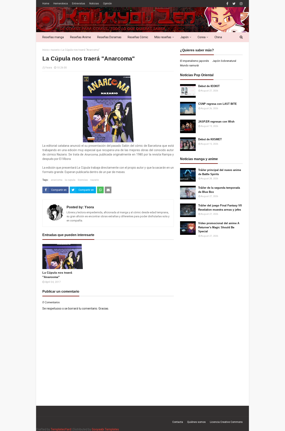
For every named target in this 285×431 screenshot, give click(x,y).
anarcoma (56, 179)
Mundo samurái (189, 65)
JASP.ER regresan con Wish (216, 121)
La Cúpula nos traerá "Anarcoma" (57, 275)
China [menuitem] (218, 37)
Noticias (94, 3)
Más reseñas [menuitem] (162, 37)
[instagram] (241, 3)
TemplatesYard (61, 429)
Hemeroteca (60, 3)
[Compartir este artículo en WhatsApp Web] (100, 190)
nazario (55, 49)
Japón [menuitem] (184, 37)
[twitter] (234, 3)
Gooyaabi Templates (105, 429)
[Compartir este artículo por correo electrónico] (108, 190)
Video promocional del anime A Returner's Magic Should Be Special (218, 227)
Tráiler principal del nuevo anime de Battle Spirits (219, 172)
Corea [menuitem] (202, 37)
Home (45, 3)
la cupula (70, 179)
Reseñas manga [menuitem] (53, 37)
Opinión (107, 3)
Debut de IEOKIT (209, 86)
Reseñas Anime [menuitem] (80, 37)
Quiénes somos (196, 422)
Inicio (45, 49)
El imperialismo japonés (194, 60)
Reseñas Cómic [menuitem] (138, 37)
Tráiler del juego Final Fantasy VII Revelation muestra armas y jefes (220, 207)
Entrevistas (78, 3)
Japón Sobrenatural (224, 60)
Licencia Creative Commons (226, 422)
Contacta (177, 422)
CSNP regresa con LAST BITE (217, 103)
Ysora (48, 67)
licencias (83, 179)
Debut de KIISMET (210, 139)
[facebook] (227, 3)
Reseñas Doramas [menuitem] (109, 37)
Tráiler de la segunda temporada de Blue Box (219, 189)
